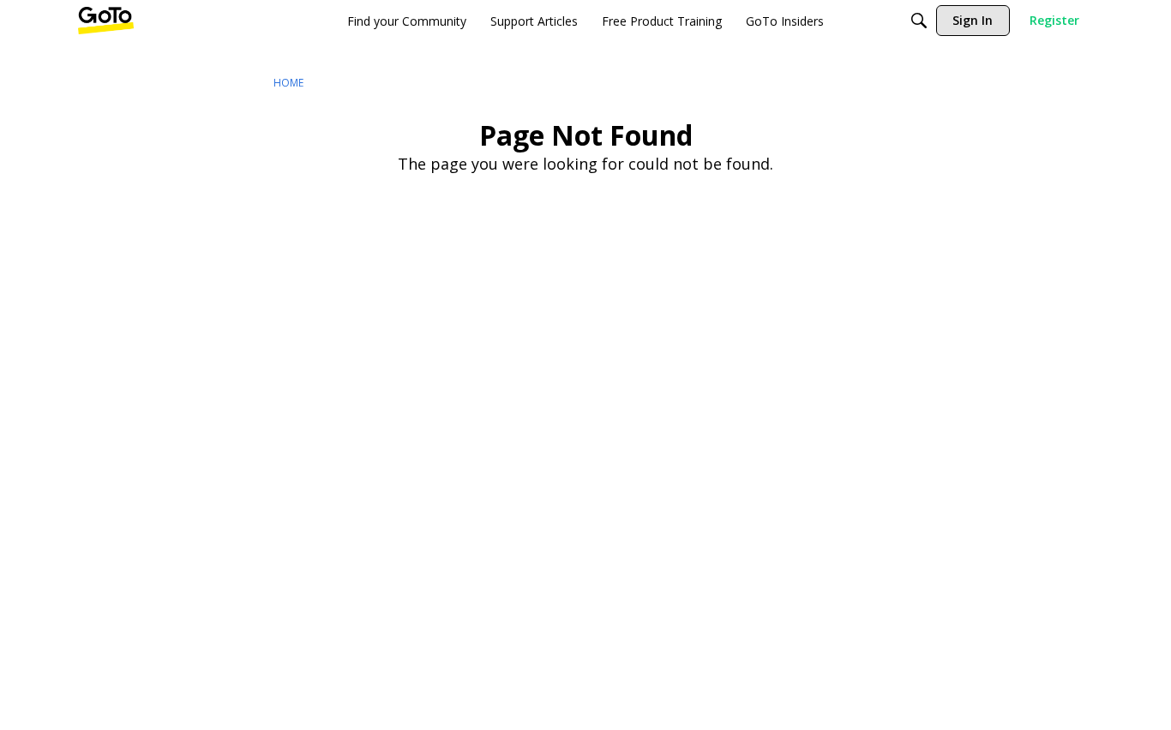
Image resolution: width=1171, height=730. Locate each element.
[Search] (919, 20)
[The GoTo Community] (106, 20)
